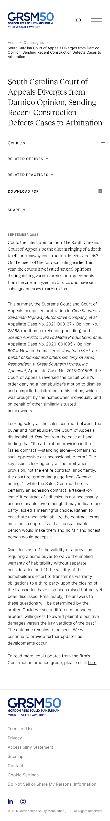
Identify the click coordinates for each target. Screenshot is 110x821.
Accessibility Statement (30, 747)
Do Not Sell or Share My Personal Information (52, 784)
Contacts (16, 142)
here (92, 662)
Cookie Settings (23, 775)
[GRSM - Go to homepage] (31, 20)
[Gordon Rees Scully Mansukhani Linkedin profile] (10, 800)
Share (14, 210)
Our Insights (34, 42)
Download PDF (23, 191)
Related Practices (28, 174)
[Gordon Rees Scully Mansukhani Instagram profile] (23, 800)
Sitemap (16, 756)
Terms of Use (21, 729)
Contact (15, 766)
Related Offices (25, 159)
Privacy (15, 738)
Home (12, 42)
